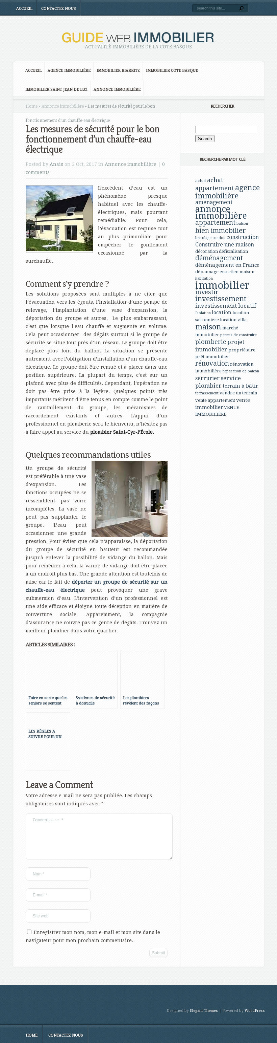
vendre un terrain (238, 392)
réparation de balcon (241, 371)
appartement (215, 222)
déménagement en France (227, 265)
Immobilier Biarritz (118, 70)
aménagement (213, 202)
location (221, 312)
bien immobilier (220, 230)
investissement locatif (225, 305)
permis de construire (238, 335)
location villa (233, 319)
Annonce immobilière (117, 89)
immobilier (222, 285)
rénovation (212, 363)
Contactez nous (58, 8)
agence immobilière (227, 191)
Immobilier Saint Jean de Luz (56, 89)
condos (218, 238)
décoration (206, 251)
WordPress (255, 1010)
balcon (242, 223)
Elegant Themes (204, 1010)
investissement (221, 299)
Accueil (24, 8)
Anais (56, 164)
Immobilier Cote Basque (172, 70)
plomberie (210, 341)
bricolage (203, 238)
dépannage (207, 271)
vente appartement (215, 400)
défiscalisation (233, 251)
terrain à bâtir (240, 386)
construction (242, 237)
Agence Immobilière (69, 70)
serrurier (207, 378)
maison (208, 326)
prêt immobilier (212, 356)
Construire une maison (224, 244)
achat (200, 180)
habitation (204, 278)
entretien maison (237, 271)
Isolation (203, 313)
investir (207, 292)
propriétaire (241, 349)
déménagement (219, 258)
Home (31, 106)
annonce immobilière (221, 212)
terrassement (207, 393)
